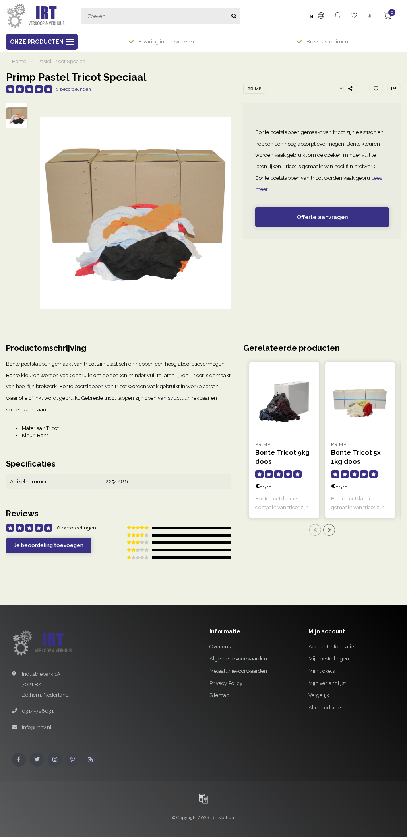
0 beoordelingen (73, 89)
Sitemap (219, 695)
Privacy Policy (225, 683)
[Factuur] (203, 798)
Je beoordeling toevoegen (48, 545)
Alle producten (326, 707)
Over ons (220, 647)
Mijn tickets (321, 671)
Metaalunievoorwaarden (238, 671)
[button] (315, 530)
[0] (387, 17)
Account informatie (331, 647)
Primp (255, 88)
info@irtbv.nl (37, 727)
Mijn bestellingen (328, 659)
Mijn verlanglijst (327, 683)
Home (19, 61)
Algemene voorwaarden (238, 659)
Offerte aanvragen (322, 217)
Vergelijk (318, 695)
